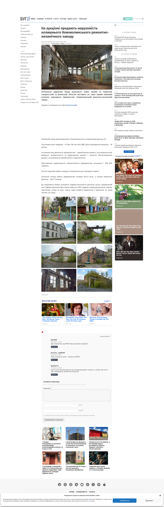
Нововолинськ (26, 34)
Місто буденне (26, 81)
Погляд (63, 19)
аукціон (62, 43)
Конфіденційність (81, 492)
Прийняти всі (124, 500)
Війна (33, 19)
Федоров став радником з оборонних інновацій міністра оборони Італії (128, 87)
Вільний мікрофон (28, 54)
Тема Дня (83, 19)
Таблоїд (23, 84)
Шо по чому (25, 72)
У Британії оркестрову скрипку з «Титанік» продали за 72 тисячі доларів (99, 468)
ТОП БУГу (24, 63)
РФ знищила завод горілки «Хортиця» (128, 130)
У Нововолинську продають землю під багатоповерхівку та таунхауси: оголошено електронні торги (76, 444)
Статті (56, 19)
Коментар (47, 388)
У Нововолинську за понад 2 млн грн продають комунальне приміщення (76, 468)
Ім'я (81, 405)
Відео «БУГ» (73, 19)
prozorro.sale (71, 105)
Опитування (25, 75)
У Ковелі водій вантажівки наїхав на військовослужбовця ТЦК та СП (127, 146)
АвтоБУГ (23, 60)
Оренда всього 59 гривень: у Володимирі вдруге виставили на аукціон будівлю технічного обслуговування (99, 445)
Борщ (22, 87)
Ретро (22, 93)
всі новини (129, 151)
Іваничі (23, 40)
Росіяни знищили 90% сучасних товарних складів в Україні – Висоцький (126, 114)
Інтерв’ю (48, 19)
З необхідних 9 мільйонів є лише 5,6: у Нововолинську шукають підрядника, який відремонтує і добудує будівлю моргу (52, 470)
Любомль (24, 43)
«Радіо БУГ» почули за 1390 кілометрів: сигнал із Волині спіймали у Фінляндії (128, 123)
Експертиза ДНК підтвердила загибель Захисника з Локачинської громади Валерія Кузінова (128, 79)
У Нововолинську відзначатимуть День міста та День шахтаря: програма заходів (128, 138)
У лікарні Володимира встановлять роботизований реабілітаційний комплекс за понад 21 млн (52, 445)
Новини (40, 19)
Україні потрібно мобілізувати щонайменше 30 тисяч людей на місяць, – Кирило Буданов (126, 60)
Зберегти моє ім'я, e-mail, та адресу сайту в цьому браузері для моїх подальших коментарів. (70, 415)
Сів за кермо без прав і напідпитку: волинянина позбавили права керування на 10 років (127, 104)
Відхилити (149, 500)
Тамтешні (24, 96)
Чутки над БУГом (27, 57)
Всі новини (25, 25)
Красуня (23, 90)
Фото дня (24, 78)
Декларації (24, 69)
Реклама (71, 492)
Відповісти (54, 347)
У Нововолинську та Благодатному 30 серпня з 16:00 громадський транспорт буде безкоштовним (129, 95)
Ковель (23, 37)
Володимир (25, 31)
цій (89, 501)
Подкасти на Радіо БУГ (29, 102)
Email (81, 410)
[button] (160, 495)
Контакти (92, 492)
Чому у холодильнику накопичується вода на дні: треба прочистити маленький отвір (127, 48)
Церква (23, 66)
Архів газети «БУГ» (28, 99)
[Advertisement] (82, 7)
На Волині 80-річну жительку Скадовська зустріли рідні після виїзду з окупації (128, 39)
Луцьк (22, 28)
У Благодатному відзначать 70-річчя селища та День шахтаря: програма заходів (128, 70)
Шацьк (23, 46)
